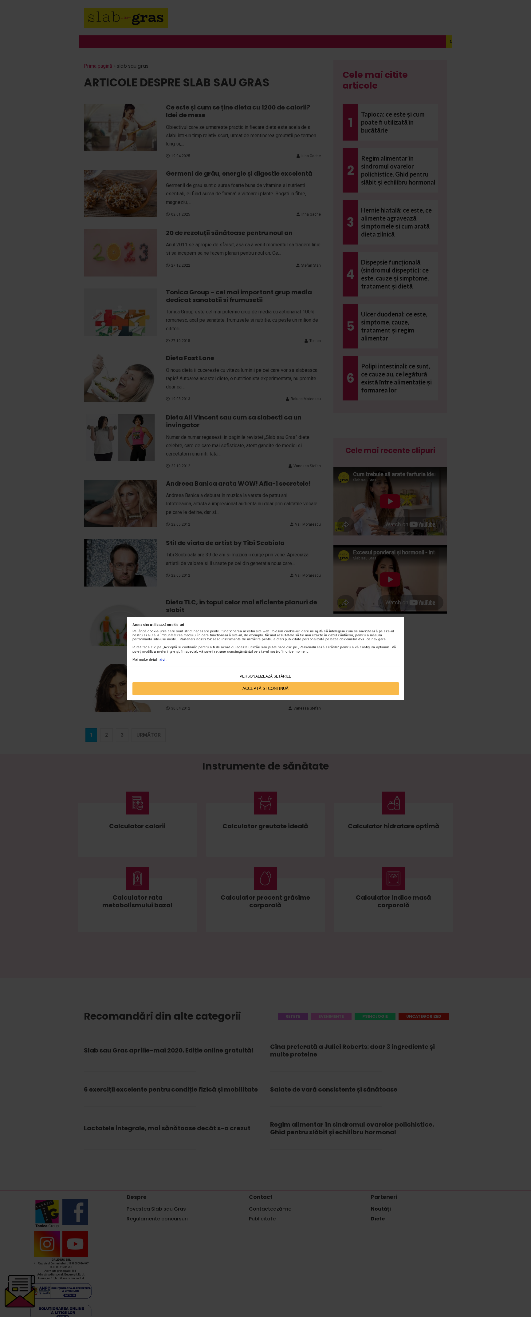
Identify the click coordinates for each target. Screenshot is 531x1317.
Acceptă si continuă (265, 688)
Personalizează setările (265, 676)
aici (162, 659)
